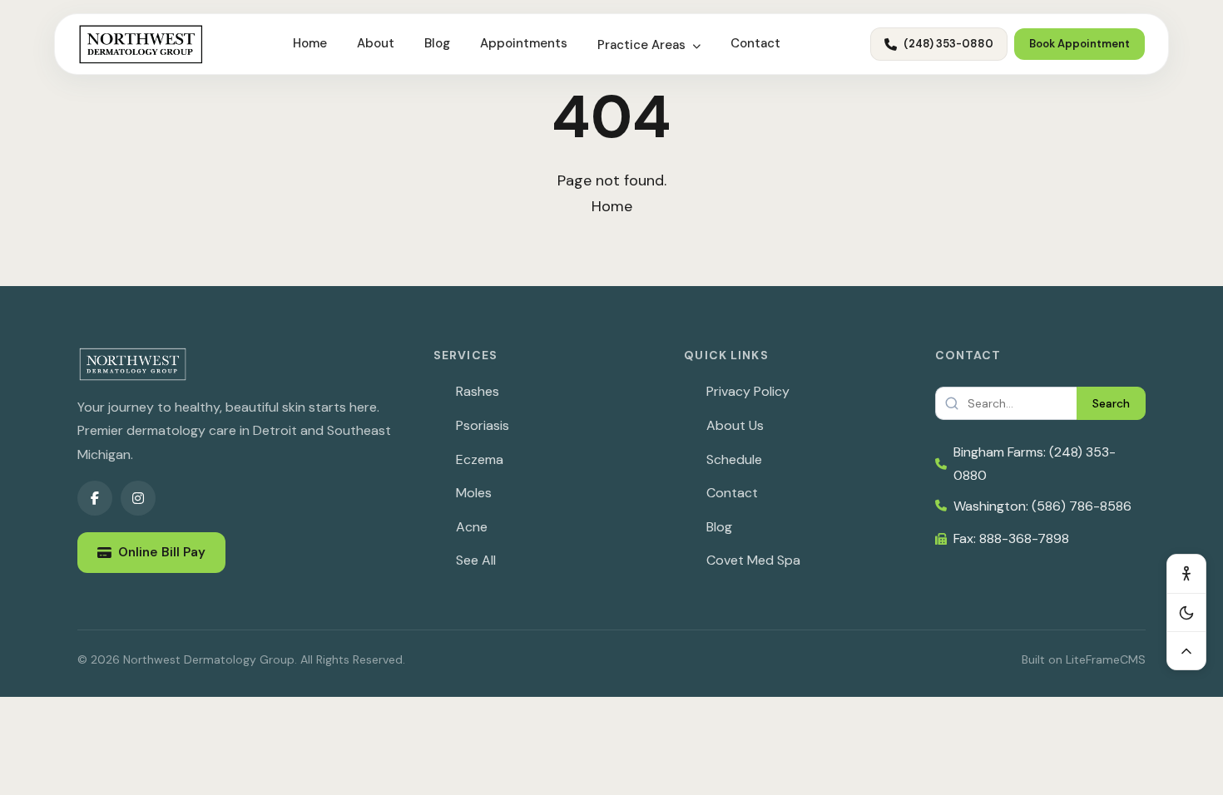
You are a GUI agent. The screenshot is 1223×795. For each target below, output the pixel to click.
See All (476, 560)
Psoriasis (482, 425)
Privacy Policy (748, 391)
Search (1111, 403)
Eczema (479, 459)
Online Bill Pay (161, 552)
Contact (755, 43)
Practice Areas (643, 45)
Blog (437, 43)
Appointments (523, 43)
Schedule (734, 459)
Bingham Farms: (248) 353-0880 (1034, 463)
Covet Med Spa (753, 560)
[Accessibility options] (1186, 574)
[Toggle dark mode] (1186, 612)
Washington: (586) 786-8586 (1042, 506)
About (375, 43)
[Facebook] (94, 498)
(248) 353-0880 (948, 44)
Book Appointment (1079, 44)
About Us (735, 425)
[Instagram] (138, 498)
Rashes (477, 391)
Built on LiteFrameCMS (1084, 659)
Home (310, 43)
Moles (474, 492)
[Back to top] (1186, 650)
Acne (472, 527)
